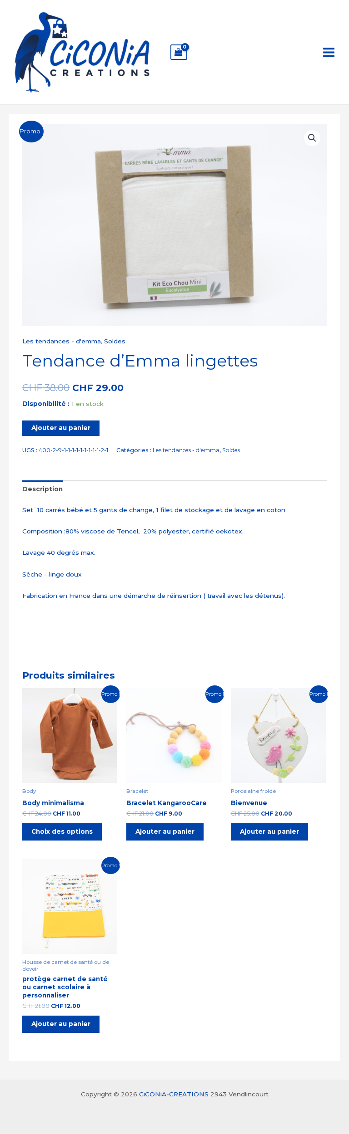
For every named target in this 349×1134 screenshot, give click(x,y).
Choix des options (62, 831)
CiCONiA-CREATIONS (174, 1094)
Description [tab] (42, 489)
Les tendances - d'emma (61, 341)
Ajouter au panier (60, 427)
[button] (312, 138)
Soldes (114, 341)
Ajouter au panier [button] (164, 831)
